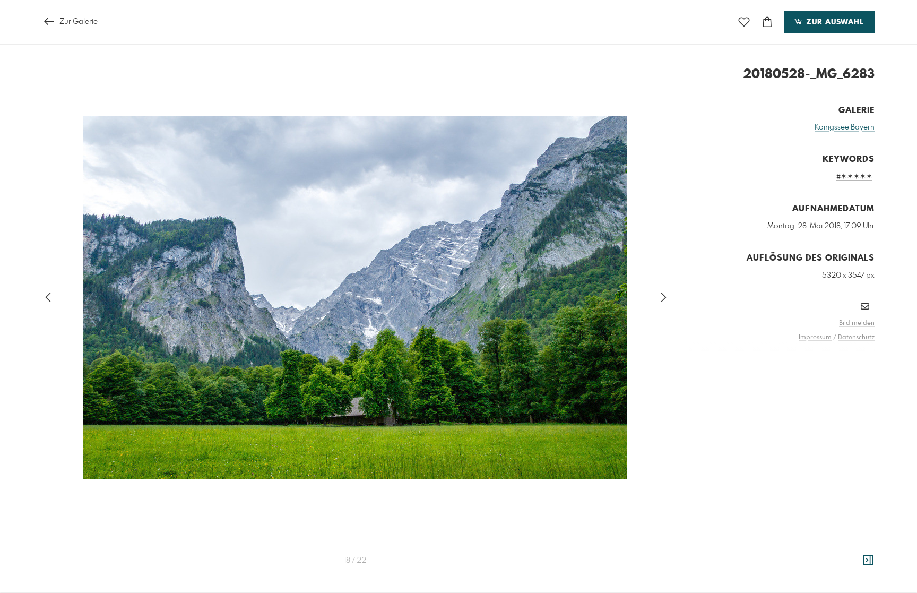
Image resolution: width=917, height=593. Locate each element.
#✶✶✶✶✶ (854, 177)
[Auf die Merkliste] (744, 22)
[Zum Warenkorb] (767, 22)
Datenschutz (856, 337)
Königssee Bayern (845, 127)
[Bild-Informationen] (868, 560)
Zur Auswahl (833, 22)
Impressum (815, 337)
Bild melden (857, 323)
